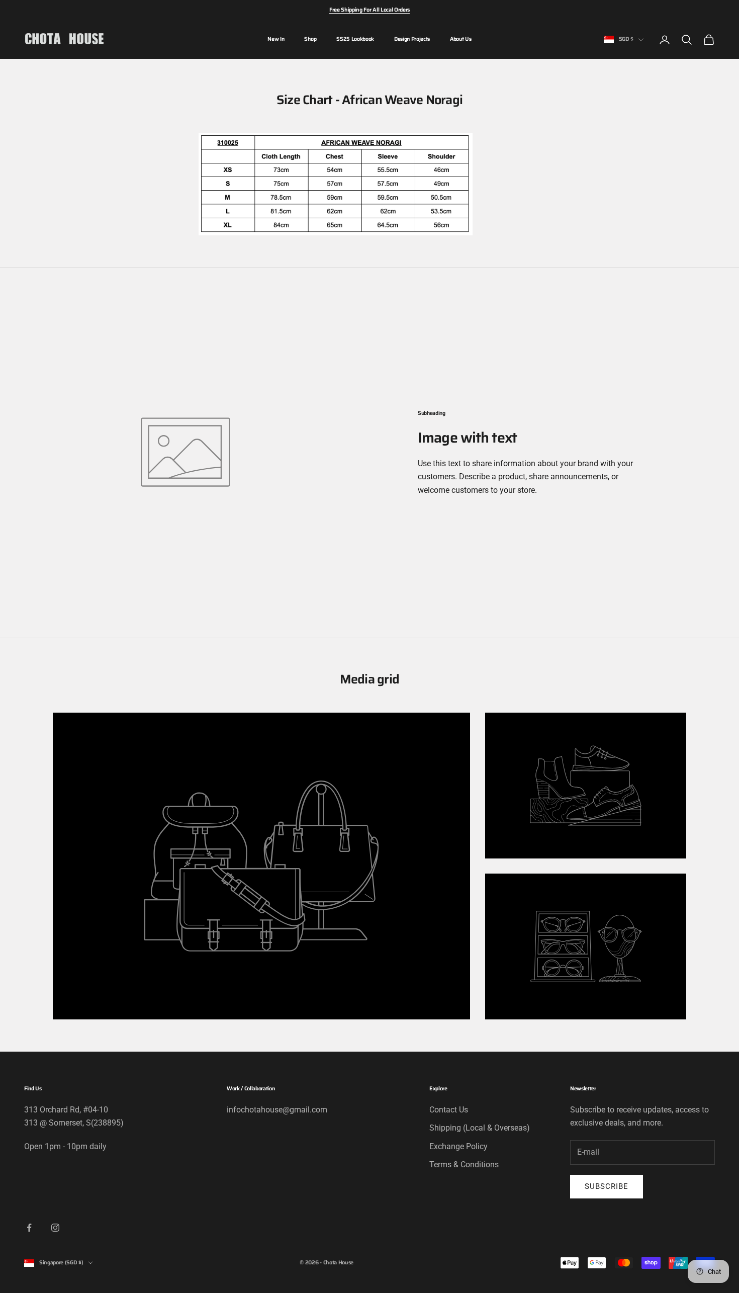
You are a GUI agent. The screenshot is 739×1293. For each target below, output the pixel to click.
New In (275, 39)
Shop (310, 39)
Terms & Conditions (464, 1164)
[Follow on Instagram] (55, 1228)
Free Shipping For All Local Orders (369, 10)
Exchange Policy (458, 1146)
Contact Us (448, 1109)
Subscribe (606, 1186)
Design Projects (412, 39)
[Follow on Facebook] (29, 1228)
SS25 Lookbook (355, 39)
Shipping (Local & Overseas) (479, 1128)
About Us (460, 39)
